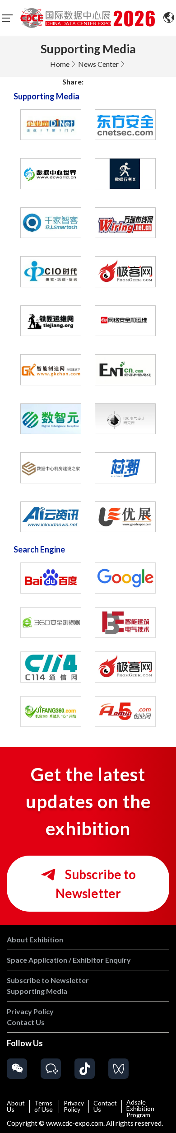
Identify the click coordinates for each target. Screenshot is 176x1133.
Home (59, 64)
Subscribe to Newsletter (96, 883)
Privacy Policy (74, 1106)
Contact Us (105, 1106)
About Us (16, 1106)
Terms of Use (43, 1106)
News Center (98, 64)
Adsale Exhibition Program (140, 1108)
